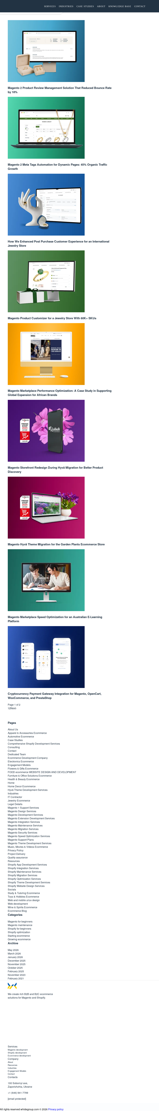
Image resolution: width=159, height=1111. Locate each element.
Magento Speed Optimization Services (29, 836)
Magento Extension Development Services (31, 818)
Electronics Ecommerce (21, 761)
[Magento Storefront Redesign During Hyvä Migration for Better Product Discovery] (46, 460)
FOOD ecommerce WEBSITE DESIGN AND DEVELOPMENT (42, 772)
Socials (12, 889)
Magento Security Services (22, 832)
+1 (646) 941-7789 (18, 1092)
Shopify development (17, 1052)
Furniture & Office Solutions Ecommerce (30, 775)
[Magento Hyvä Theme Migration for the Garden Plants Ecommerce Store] (46, 537)
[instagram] (9, 1031)
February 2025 (16, 971)
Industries (13, 793)
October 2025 (15, 967)
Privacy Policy (15, 850)
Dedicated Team (17, 754)
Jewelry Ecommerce (19, 800)
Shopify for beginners (19, 928)
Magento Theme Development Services (29, 843)
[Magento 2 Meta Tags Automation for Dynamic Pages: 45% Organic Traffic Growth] (46, 157)
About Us (13, 729)
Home (11, 782)
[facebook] (9, 1008)
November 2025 (16, 964)
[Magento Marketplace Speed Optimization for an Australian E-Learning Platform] (46, 610)
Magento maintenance (20, 925)
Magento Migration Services (23, 829)
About (10, 1062)
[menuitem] (50, 6)
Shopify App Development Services (27, 864)
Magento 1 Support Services (23, 807)
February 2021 (16, 978)
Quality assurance (18, 857)
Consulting (14, 747)
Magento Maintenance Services (25, 825)
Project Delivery (16, 854)
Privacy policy (56, 1109)
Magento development (18, 1049)
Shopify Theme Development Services (29, 882)
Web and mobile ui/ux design (24, 900)
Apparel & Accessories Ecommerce (27, 733)
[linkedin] (9, 1043)
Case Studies (15, 740)
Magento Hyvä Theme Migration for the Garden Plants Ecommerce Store (56, 544)
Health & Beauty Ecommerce (24, 779)
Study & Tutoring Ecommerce (24, 893)
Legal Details (15, 804)
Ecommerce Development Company (28, 758)
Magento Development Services (25, 815)
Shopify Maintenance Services (24, 871)
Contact (12, 750)
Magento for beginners (20, 921)
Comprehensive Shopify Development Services (34, 743)
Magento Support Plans (21, 839)
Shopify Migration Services (22, 875)
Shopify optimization (19, 932)
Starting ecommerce (19, 935)
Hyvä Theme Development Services (28, 790)
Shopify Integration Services (23, 868)
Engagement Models (19, 765)
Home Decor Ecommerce (22, 786)
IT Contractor (15, 797)
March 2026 (14, 953)
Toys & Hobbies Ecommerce (23, 896)
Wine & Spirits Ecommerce (22, 907)
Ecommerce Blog (17, 911)
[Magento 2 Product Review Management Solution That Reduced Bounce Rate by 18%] (46, 81)
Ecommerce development (19, 1055)
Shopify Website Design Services (26, 886)
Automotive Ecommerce (21, 736)
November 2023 (16, 975)
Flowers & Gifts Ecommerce (23, 768)
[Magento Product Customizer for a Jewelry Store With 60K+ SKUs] (46, 311)
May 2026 (13, 950)
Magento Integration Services (24, 822)
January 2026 (15, 957)
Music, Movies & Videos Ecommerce (28, 847)
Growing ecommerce (19, 939)
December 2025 (16, 960)
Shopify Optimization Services (24, 879)
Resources (14, 861)
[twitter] (9, 1019)
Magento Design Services (22, 811)
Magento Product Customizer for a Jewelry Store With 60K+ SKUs (52, 318)
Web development (18, 903)
